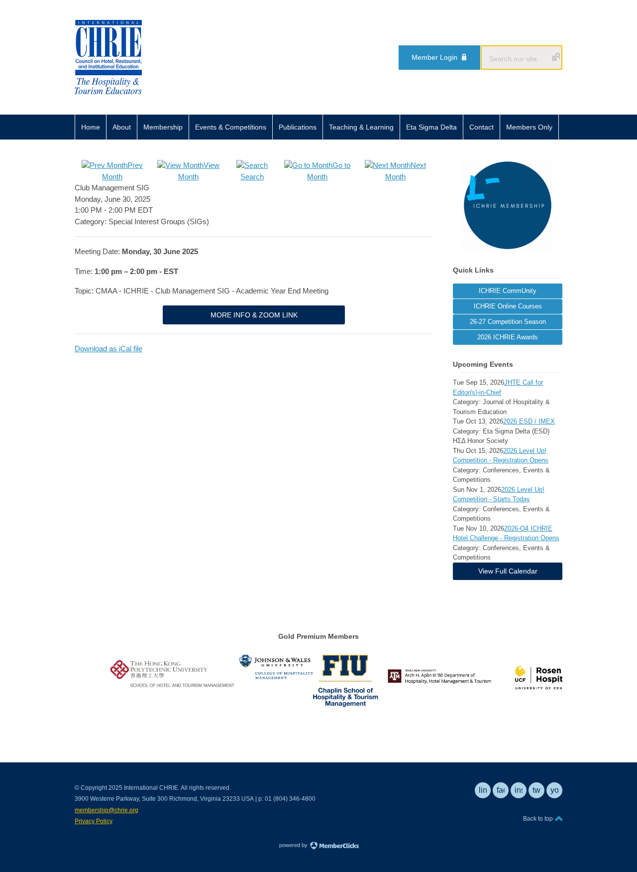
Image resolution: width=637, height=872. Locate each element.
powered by (294, 845)
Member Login (434, 57)
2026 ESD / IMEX (529, 421)
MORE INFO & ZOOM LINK (254, 315)
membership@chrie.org (106, 810)
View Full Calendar (507, 571)
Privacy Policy (93, 821)
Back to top (538, 818)
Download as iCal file (108, 348)
